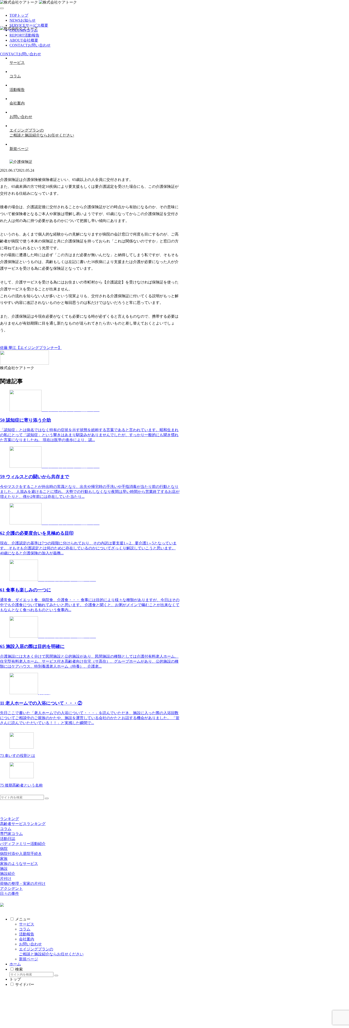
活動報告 (26, 934)
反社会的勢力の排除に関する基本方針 (41, 1013)
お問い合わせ (30, 944)
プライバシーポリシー (28, 1008)
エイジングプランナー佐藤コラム (28, 343)
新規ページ (28, 959)
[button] (47, 798)
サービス (26, 924)
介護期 (100, 343)
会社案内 (26, 939)
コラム (24, 929)
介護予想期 (66, 343)
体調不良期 (85, 343)
